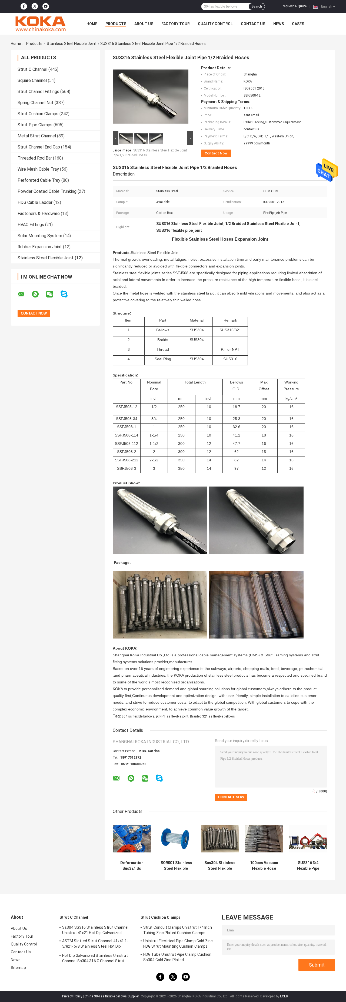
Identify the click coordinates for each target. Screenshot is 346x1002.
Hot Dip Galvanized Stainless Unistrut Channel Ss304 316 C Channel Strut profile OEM (95, 959)
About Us (143, 24)
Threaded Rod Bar (35, 158)
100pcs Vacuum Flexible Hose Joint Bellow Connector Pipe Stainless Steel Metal (264, 866)
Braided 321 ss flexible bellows (212, 716)
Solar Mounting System (40, 235)
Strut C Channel (32, 69)
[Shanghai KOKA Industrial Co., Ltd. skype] (67, 294)
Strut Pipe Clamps (35, 124)
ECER (284, 996)
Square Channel (32, 80)
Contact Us (253, 24)
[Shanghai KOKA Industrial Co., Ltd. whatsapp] (38, 294)
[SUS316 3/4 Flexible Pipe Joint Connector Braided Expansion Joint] (308, 839)
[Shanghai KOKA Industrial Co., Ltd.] (40, 24)
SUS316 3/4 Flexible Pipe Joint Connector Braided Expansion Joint (308, 866)
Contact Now (216, 153)
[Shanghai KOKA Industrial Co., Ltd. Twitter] (34, 7)
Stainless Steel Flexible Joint (72, 43)
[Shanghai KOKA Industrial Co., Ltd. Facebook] (24, 6)
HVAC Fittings (31, 224)
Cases (298, 24)
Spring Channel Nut (36, 102)
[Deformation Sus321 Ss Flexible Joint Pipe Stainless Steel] (132, 839)
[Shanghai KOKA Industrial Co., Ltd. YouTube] (46, 6)
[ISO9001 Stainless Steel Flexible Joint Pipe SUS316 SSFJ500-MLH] (176, 839)
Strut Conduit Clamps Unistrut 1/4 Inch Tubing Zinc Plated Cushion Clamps (177, 930)
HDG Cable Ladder (35, 202)
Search (256, 6)
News (278, 24)
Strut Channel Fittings (38, 91)
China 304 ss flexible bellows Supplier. (112, 996)
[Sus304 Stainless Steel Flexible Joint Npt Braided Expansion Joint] (220, 839)
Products (115, 24)
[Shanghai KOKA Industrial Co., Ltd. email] (24, 294)
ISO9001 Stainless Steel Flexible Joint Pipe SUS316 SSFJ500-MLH (175, 866)
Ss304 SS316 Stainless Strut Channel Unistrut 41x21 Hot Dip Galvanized (95, 930)
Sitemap (18, 967)
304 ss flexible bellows (138, 716)
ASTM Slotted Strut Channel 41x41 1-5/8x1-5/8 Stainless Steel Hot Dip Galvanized (95, 944)
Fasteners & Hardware (39, 213)
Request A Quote (294, 6)
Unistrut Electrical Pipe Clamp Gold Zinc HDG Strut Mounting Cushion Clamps (178, 943)
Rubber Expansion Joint (40, 246)
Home (91, 24)
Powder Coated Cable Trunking (47, 191)
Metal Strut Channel (37, 135)
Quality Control (215, 24)
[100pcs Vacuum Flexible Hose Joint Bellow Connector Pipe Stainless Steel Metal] (264, 839)
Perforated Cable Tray (39, 180)
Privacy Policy (72, 996)
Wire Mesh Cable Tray (38, 169)
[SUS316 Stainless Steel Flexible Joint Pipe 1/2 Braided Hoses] (150, 98)
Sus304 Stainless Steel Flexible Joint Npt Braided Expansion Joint (220, 866)
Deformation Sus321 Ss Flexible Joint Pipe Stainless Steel (132, 866)
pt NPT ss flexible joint (172, 716)
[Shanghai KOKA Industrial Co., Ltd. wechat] (53, 294)
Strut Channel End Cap (39, 147)
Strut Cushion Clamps (38, 113)
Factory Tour (175, 24)
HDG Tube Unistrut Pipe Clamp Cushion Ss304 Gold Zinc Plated (177, 957)
